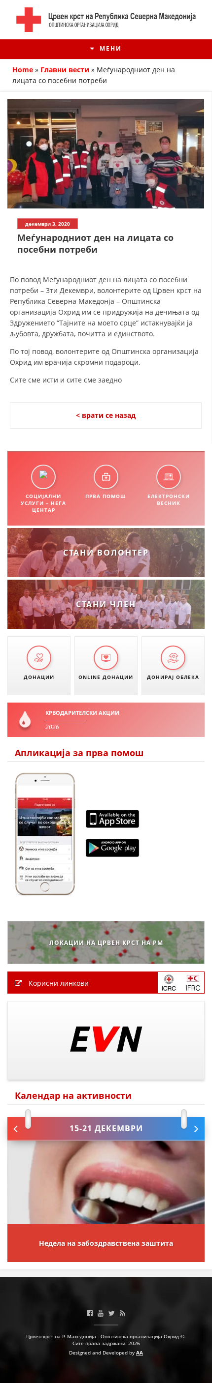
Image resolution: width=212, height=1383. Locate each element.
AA (139, 1352)
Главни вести (64, 69)
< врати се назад (106, 415)
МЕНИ (109, 48)
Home (22, 69)
